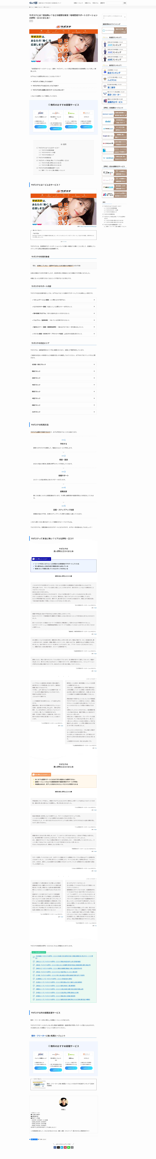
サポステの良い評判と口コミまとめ (51, 163)
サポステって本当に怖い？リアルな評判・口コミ (54, 160)
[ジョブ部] (33, 3)
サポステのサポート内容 (48, 152)
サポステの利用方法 (45, 158)
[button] (55, 1147)
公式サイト (41, 127)
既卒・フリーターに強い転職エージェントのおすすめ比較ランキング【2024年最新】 (70, 1085)
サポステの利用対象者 (48, 150)
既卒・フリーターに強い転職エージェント (53, 170)
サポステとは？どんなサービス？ (49, 148)
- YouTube (35, 233)
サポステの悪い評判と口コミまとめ (51, 165)
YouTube (64, 241)
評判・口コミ (34, 1139)
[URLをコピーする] (72, 1147)
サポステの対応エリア (48, 155)
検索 (125, 3)
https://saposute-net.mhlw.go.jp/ (89, 226)
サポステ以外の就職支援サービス (49, 168)
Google (95, 607)
